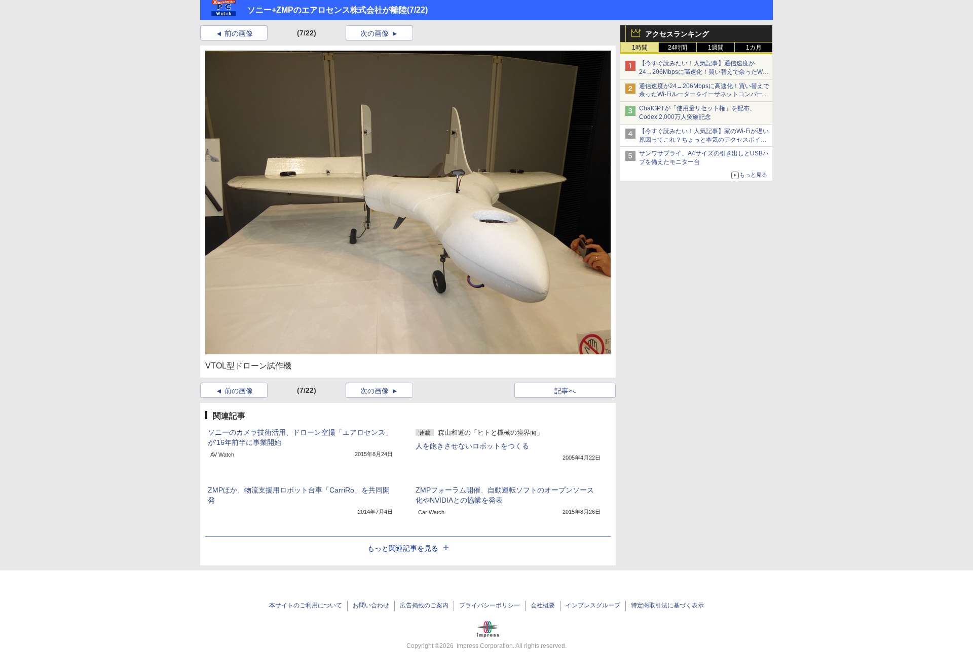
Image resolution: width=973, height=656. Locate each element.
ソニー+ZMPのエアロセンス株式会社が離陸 (327, 10)
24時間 (677, 47)
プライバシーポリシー (489, 605)
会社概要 (543, 605)
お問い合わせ (371, 605)
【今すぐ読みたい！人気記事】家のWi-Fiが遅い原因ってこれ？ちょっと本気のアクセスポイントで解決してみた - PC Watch (704, 140)
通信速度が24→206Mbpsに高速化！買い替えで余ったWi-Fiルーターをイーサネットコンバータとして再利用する (704, 95)
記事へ (565, 391)
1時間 (640, 47)
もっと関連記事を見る (402, 548)
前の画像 (238, 33)
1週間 (716, 47)
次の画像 (374, 33)
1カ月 (754, 47)
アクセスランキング (677, 34)
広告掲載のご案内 (424, 605)
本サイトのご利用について (305, 605)
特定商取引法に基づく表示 (667, 605)
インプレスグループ (593, 605)
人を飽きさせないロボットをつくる (472, 446)
